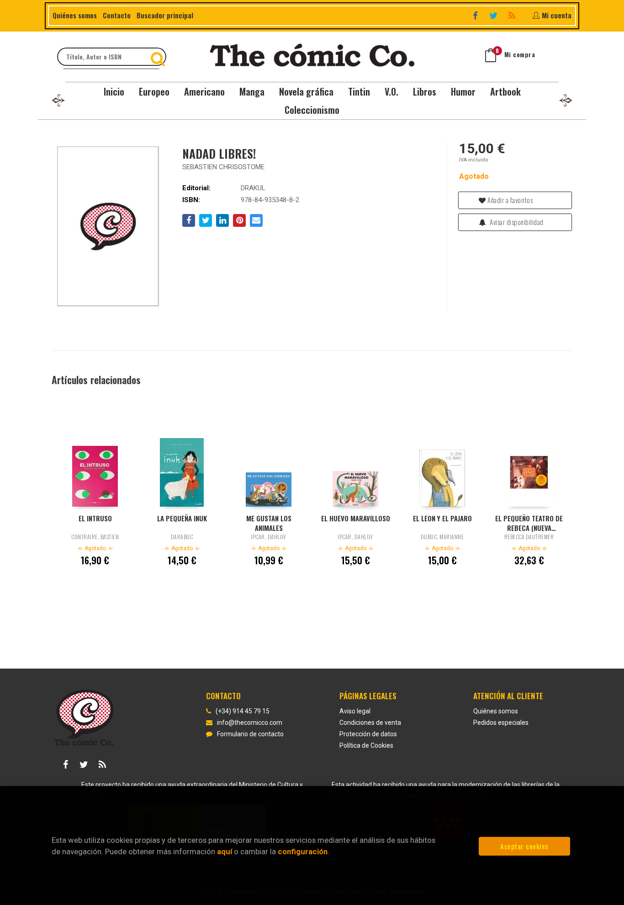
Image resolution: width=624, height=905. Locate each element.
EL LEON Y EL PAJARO (442, 518)
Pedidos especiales (501, 722)
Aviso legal (354, 711)
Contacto (117, 15)
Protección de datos (368, 734)
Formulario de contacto (250, 734)
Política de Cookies (366, 745)
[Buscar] (159, 57)
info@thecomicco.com (249, 722)
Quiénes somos (75, 15)
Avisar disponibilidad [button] (516, 222)
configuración (303, 851)
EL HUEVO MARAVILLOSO (355, 518)
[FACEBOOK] (476, 15)
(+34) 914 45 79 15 (243, 711)
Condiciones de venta (370, 722)
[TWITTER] (494, 15)
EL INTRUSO (95, 518)
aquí (224, 851)
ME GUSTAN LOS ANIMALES (268, 523)
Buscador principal (165, 15)
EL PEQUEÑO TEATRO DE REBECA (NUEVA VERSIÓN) (529, 523)
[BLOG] (512, 15)
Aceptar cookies (524, 846)
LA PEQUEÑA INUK (182, 518)
